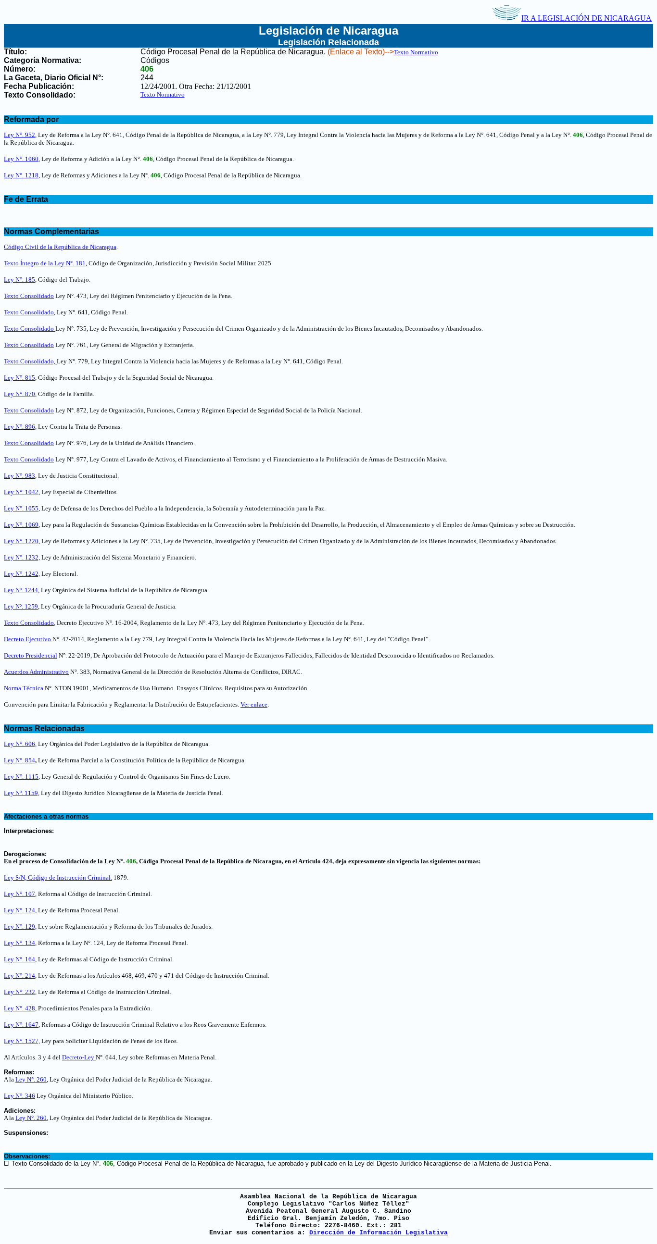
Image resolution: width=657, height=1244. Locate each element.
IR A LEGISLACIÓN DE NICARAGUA (586, 18)
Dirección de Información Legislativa (378, 1232)
